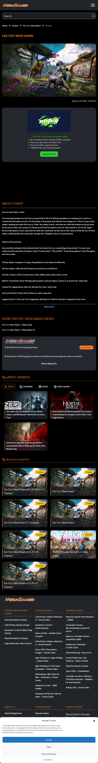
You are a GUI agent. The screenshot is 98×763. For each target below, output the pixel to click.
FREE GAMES (63, 386)
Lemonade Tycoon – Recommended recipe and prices (77, 628)
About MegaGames (13, 713)
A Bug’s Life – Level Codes (77, 687)
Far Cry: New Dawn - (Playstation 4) (18, 330)
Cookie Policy (47, 760)
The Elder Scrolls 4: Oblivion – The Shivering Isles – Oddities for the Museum (79, 679)
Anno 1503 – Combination (77, 671)
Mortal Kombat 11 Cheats (16, 638)
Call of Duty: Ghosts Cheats (17, 625)
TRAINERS (28, 386)
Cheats (48, 25)
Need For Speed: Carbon (77, 666)
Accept (49, 740)
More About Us (49, 363)
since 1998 (85, 347)
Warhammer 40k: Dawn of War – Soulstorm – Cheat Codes (47, 677)
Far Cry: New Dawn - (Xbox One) (17, 324)
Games (15, 25)
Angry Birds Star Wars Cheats (18, 643)
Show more (49, 306)
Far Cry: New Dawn (32, 25)
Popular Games (42, 713)
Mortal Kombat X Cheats (16, 620)
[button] (94, 720)
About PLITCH (49, 154)
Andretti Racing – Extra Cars (78, 652)
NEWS (11, 386)
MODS (45, 386)
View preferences (49, 754)
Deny (49, 747)
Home (5, 25)
